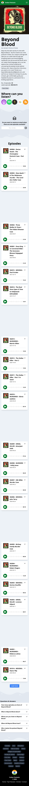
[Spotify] (9, 102)
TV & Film (7, 757)
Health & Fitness (19, 763)
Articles (18, 782)
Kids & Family (15, 748)
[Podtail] (14, 102)
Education (20, 746)
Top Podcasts (11, 782)
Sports (17, 766)
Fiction (15, 757)
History (22, 757)
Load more (14, 686)
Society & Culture (9, 754)
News (15, 760)
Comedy (7, 746)
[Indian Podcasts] (14, 772)
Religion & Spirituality (14, 751)
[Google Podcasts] (20, 102)
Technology (20, 754)
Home (4, 782)
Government (8, 763)
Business (5, 748)
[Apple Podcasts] (3, 102)
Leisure (22, 760)
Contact (24, 782)
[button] (27, 3)
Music (23, 748)
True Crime (5, 88)
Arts (14, 746)
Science (11, 766)
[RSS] (25, 102)
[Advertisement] (14, 206)
